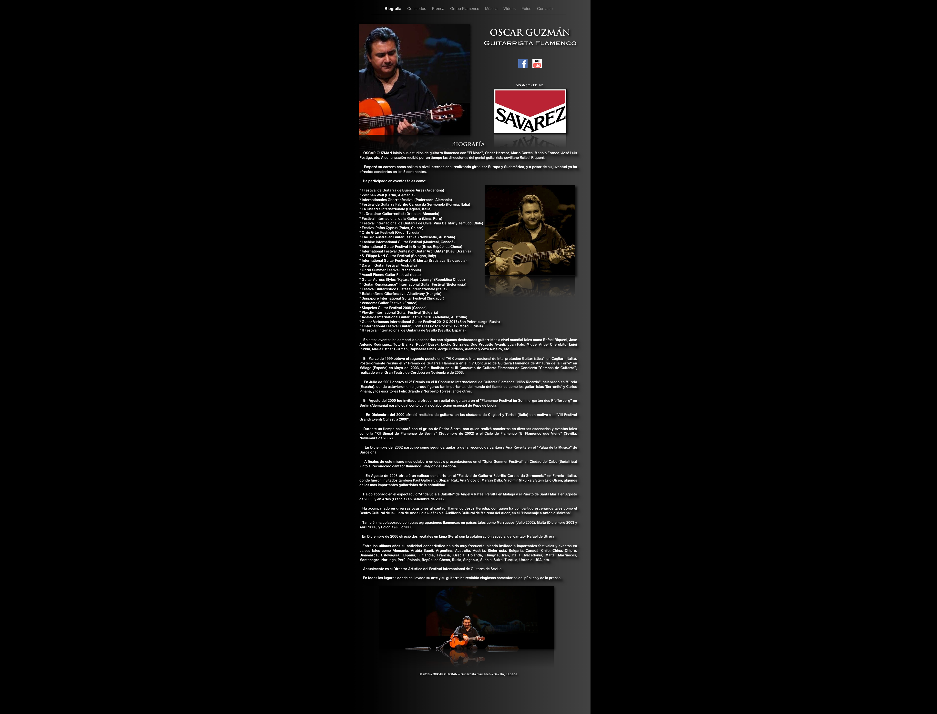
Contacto (545, 9)
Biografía (393, 9)
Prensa (438, 9)
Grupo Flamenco (465, 9)
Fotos (526, 9)
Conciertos (417, 9)
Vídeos (510, 9)
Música (492, 9)
